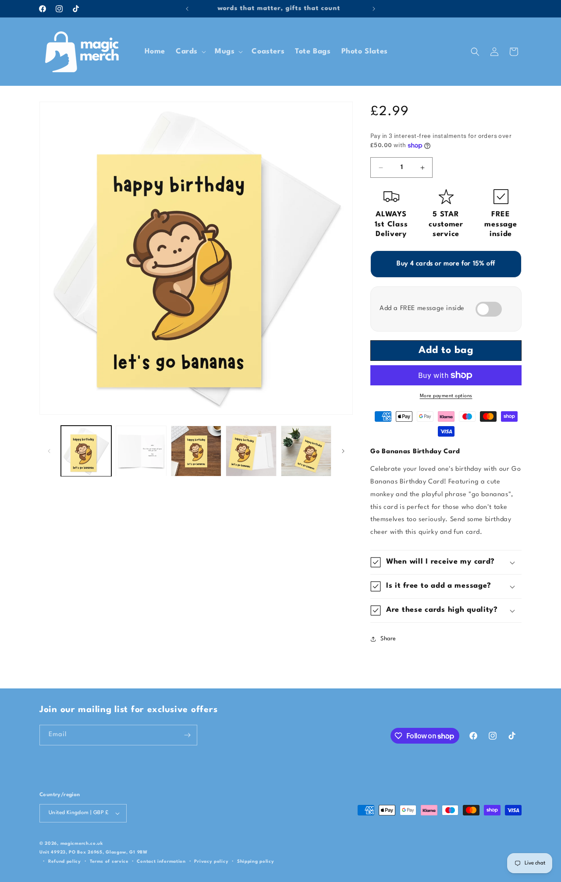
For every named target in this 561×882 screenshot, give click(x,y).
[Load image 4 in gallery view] (251, 451)
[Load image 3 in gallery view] (196, 451)
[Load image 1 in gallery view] (86, 451)
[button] (189, 51)
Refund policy (64, 861)
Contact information (161, 861)
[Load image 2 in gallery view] (141, 451)
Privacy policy (211, 861)
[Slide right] (343, 451)
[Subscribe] (187, 735)
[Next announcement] (373, 8)
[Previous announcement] (187, 8)
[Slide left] (49, 451)
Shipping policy (255, 861)
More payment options (446, 396)
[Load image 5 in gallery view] (306, 451)
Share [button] (388, 639)
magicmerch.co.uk (81, 843)
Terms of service (109, 861)
